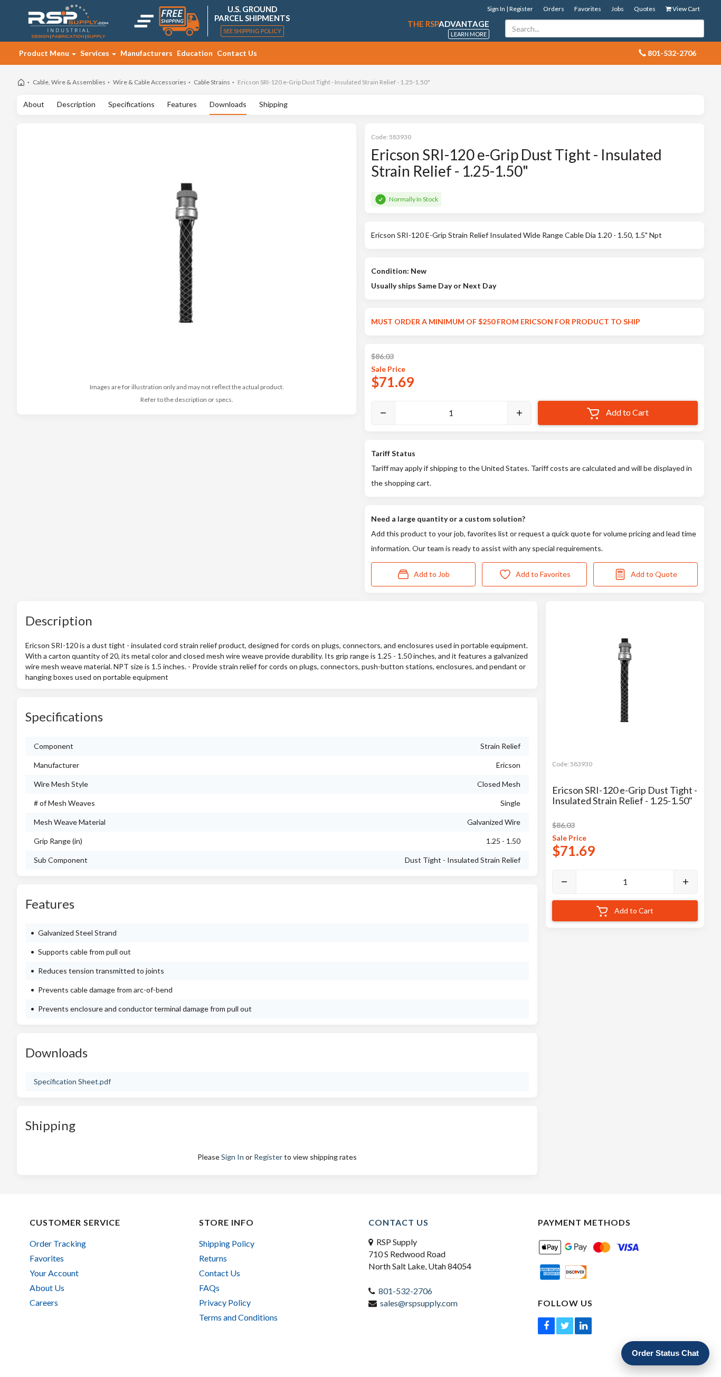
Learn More (469, 34)
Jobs (617, 9)
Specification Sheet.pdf (72, 1081)
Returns (213, 1258)
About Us (47, 1288)
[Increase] (519, 413)
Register (268, 1156)
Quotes (645, 9)
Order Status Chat (665, 1353)
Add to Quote (654, 574)
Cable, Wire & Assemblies (69, 82)
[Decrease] (383, 413)
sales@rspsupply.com (419, 1303)
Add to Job (432, 574)
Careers (44, 1302)
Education (195, 53)
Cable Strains (212, 82)
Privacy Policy (225, 1302)
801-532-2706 (405, 1291)
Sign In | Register (510, 9)
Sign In (232, 1156)
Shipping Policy (226, 1243)
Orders (553, 9)
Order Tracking (58, 1243)
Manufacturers (146, 53)
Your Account (54, 1273)
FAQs (209, 1288)
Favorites (587, 9)
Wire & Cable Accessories (149, 82)
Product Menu (45, 53)
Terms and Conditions (238, 1317)
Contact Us (237, 53)
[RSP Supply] (68, 21)
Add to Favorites (543, 574)
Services (95, 53)
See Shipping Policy (252, 30)
